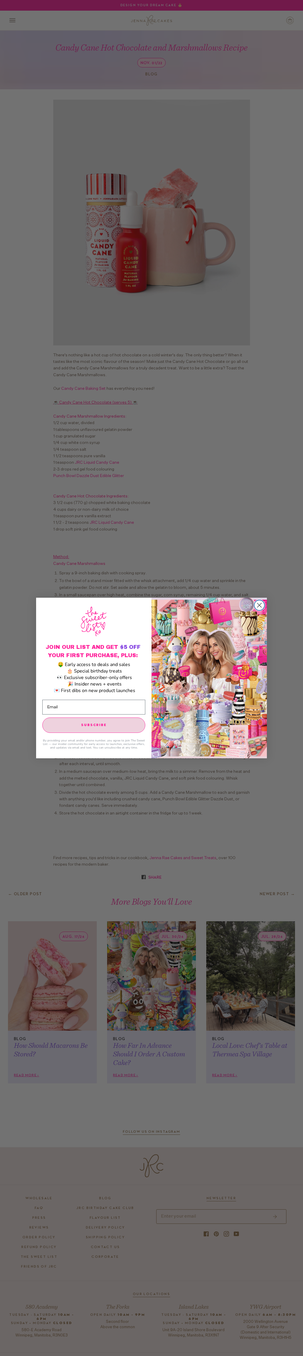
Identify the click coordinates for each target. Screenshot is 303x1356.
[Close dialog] (259, 605)
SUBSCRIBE (93, 725)
